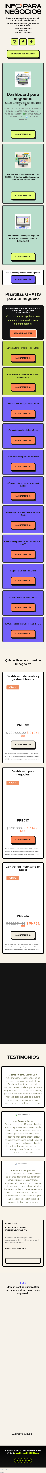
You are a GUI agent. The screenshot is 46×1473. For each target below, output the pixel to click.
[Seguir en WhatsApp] (16, 1460)
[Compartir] (6, 1469)
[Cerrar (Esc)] (8, 1469)
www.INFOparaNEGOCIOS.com (26, 1453)
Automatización (10, 1312)
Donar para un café (23, 333)
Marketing (16, 1356)
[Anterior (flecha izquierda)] (1, 1472)
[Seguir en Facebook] (23, 41)
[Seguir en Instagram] (14, 41)
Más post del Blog (22, 1434)
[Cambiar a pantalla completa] (3, 1469)
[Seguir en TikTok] (31, 41)
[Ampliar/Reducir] (1, 1469)
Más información (23, 134)
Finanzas (8, 1356)
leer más (9, 1332)
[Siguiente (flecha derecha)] (3, 1472)
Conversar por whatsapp (23, 54)
